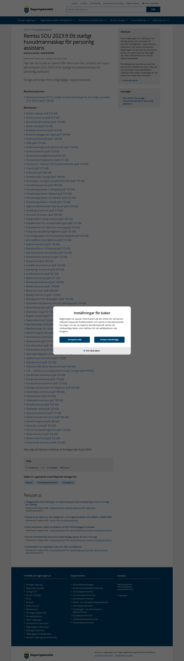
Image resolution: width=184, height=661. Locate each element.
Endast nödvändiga (109, 339)
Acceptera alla (74, 339)
